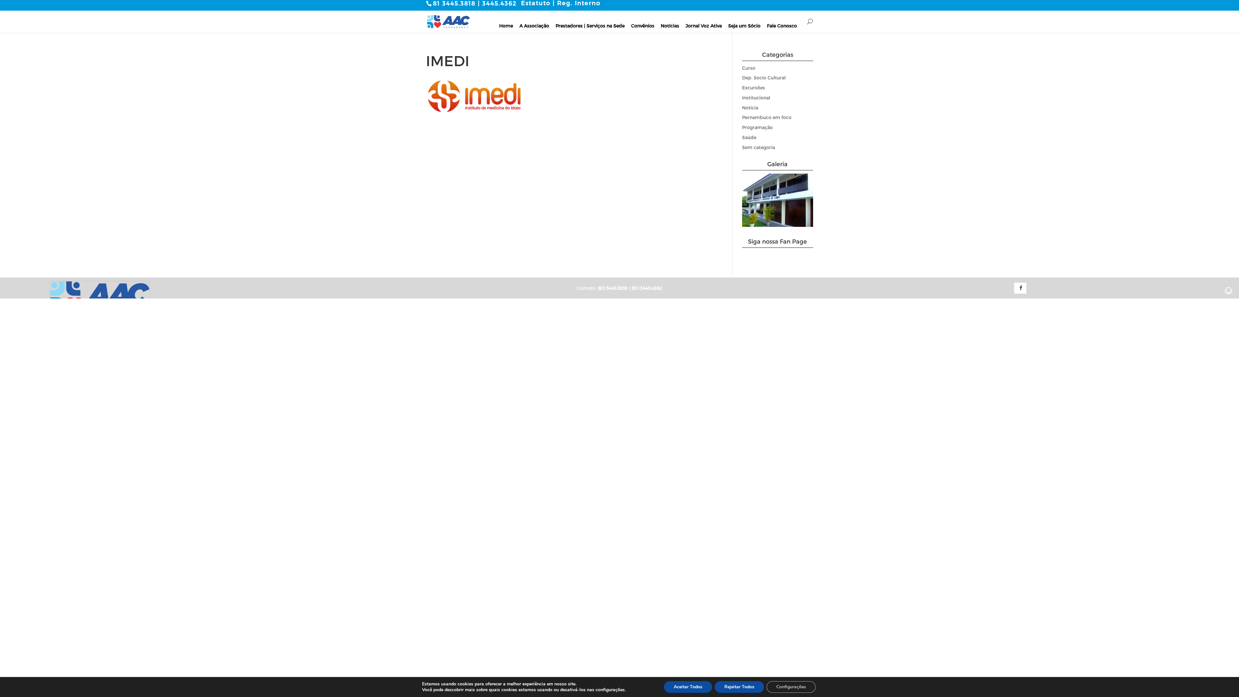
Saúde (749, 137)
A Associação (534, 25)
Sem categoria (758, 147)
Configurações (791, 687)
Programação (757, 127)
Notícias (670, 25)
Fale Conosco (782, 25)
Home (506, 25)
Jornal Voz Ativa (704, 25)
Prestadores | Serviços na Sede (590, 25)
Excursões (753, 87)
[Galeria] (777, 225)
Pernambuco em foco (766, 117)
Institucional (756, 97)
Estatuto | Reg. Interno (560, 3)
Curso (748, 68)
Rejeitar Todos (739, 687)
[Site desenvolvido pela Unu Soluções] (1229, 290)
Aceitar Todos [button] (688, 687)
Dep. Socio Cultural (764, 77)
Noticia (750, 107)
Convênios (642, 25)
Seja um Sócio (744, 25)
